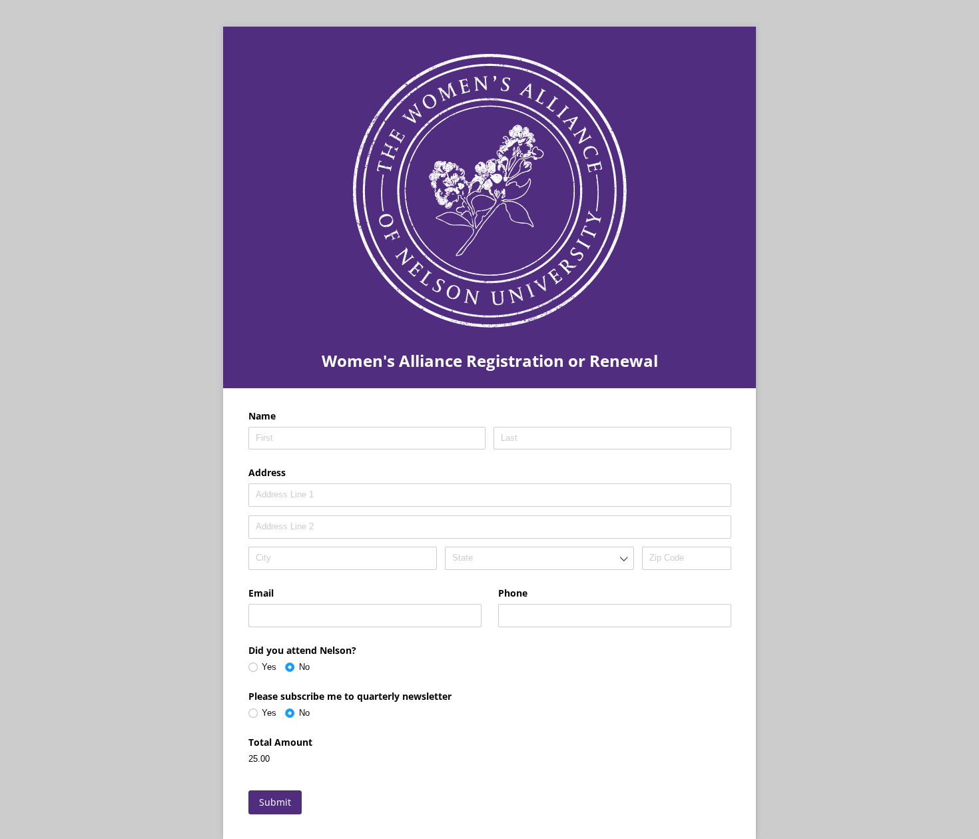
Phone (512, 593)
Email (261, 593)
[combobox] (539, 558)
